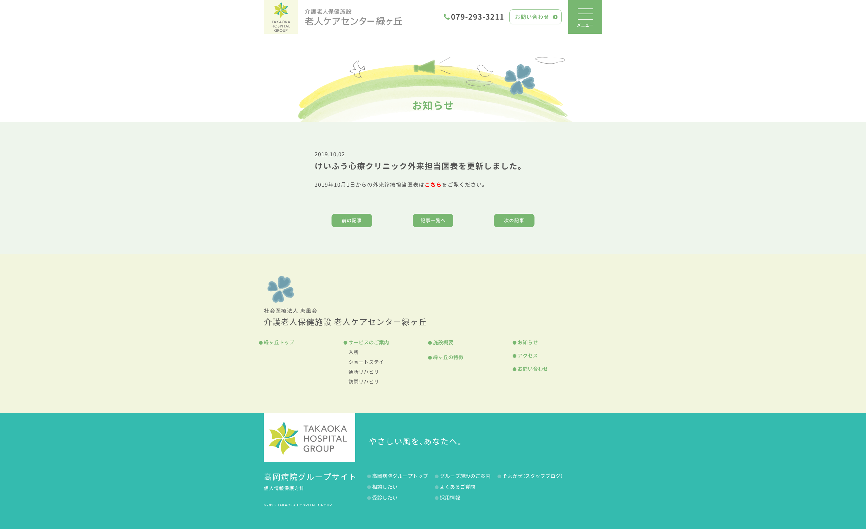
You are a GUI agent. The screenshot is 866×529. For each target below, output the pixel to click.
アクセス (528, 355)
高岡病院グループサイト (310, 477)
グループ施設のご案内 (465, 476)
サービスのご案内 (368, 342)
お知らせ (433, 105)
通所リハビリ (363, 371)
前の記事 (352, 220)
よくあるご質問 (457, 486)
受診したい (384, 497)
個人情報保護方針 (284, 488)
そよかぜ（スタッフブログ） (532, 476)
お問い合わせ (532, 17)
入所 (353, 352)
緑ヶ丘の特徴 (448, 357)
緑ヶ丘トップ (279, 342)
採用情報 (450, 497)
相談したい (384, 486)
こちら (433, 184)
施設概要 (443, 342)
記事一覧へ (433, 220)
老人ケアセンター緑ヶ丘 (353, 16)
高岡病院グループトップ (400, 476)
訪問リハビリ (363, 381)
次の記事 (514, 220)
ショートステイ (366, 362)
